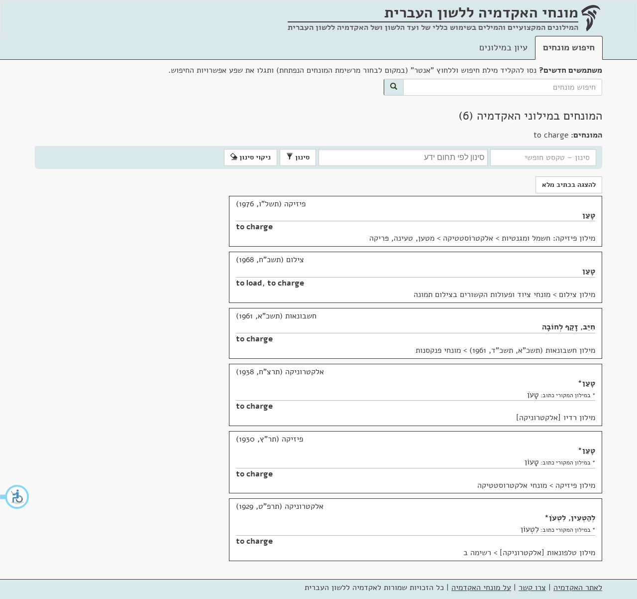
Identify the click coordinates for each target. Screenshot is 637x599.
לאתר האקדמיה (577, 587)
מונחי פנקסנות (438, 350)
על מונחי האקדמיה (481, 587)
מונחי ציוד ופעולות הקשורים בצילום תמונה (482, 294)
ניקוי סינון (254, 157)
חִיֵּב (589, 326)
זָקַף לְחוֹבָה (560, 326)
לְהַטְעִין (583, 517)
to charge (254, 226)
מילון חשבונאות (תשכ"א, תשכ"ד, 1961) (532, 350)
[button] (15, 496)
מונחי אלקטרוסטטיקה (512, 485)
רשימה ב (477, 552)
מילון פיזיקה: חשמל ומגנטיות (548, 238)
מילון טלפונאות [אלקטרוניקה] (547, 552)
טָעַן (588, 215)
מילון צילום (577, 294)
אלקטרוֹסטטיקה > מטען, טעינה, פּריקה (431, 238)
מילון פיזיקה (575, 485)
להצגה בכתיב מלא (569, 184)
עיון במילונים (503, 47)
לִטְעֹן (557, 517)
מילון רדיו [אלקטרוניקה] (555, 417)
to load (249, 283)
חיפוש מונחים (569, 47)
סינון (301, 157)
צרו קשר (532, 587)
